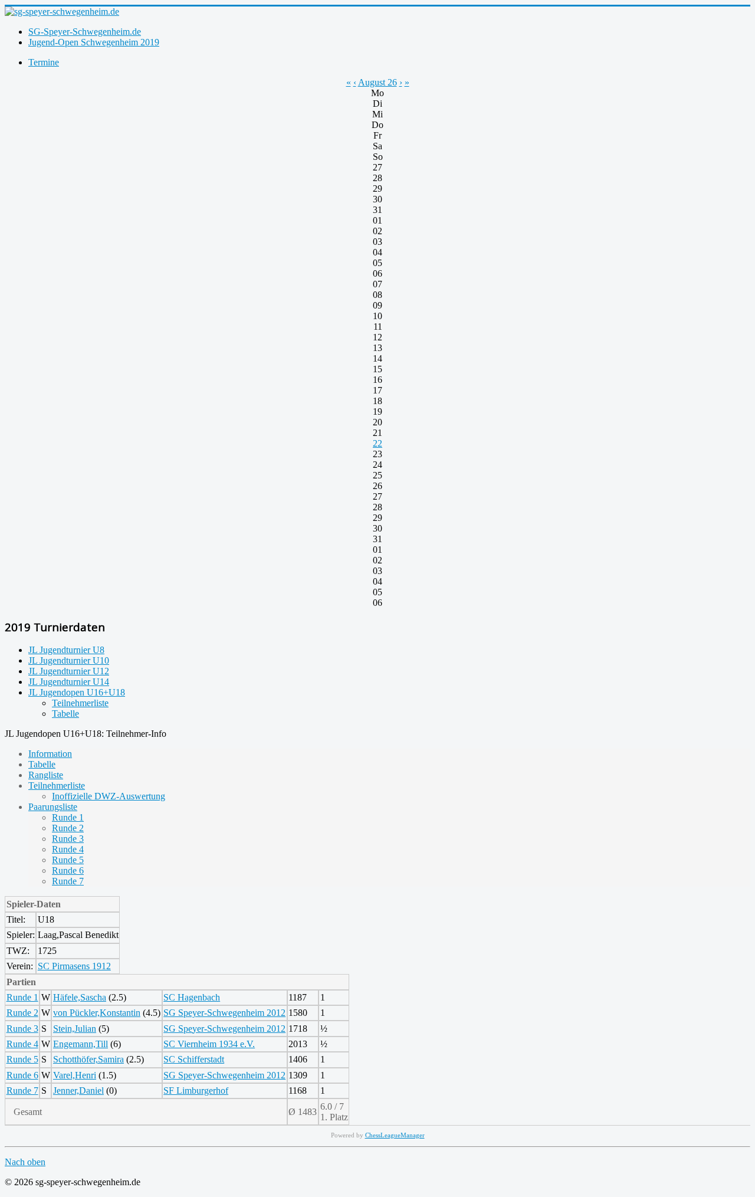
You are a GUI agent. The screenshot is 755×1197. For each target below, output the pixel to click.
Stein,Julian (74, 1029)
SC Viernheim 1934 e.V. (209, 1044)
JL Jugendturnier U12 (68, 671)
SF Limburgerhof (195, 1091)
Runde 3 (68, 839)
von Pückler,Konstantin (96, 1013)
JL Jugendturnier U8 (66, 650)
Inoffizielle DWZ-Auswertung (108, 796)
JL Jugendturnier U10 (68, 660)
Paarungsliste (52, 807)
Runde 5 (68, 860)
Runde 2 (68, 828)
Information (50, 754)
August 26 (377, 82)
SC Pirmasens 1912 (74, 966)
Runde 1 (68, 817)
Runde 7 (68, 881)
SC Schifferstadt (193, 1059)
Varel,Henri (74, 1075)
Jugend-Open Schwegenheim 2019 (93, 42)
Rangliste (45, 775)
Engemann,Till (80, 1044)
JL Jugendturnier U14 (68, 682)
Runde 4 (68, 849)
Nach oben (25, 1162)
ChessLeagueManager (395, 1135)
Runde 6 (68, 870)
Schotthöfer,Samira (88, 1059)
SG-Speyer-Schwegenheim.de (84, 32)
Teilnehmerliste (80, 703)
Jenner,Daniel (78, 1091)
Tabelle (65, 714)
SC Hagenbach (191, 997)
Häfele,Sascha (79, 997)
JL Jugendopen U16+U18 (76, 692)
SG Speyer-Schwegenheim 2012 (224, 1013)
